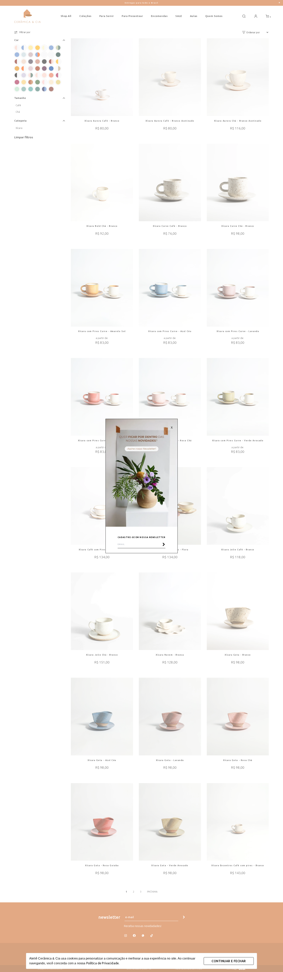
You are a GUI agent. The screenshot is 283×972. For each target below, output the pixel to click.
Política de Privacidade (102, 963)
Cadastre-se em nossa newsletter (142, 537)
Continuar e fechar (229, 961)
